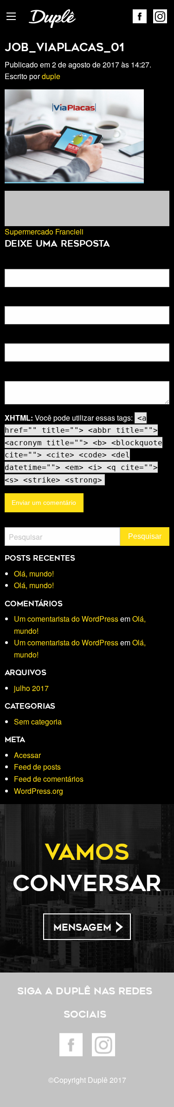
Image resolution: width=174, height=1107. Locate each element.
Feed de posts (37, 766)
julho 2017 (31, 688)
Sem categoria (38, 721)
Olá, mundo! (34, 573)
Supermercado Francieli (44, 231)
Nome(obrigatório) (31, 263)
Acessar (27, 755)
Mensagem (82, 927)
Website (16, 337)
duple (51, 76)
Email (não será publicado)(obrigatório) (62, 300)
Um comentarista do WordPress (66, 618)
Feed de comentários (49, 778)
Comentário (22, 374)
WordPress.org (38, 790)
